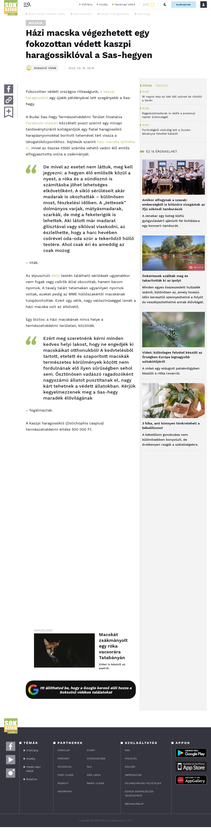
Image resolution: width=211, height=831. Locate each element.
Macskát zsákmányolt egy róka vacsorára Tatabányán (113, 646)
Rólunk (130, 766)
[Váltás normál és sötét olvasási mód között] (165, 4)
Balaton (31, 779)
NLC (89, 766)
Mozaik (36, 23)
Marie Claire (95, 783)
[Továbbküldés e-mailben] (8, 100)
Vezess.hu (64, 766)
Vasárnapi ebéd (125, 4)
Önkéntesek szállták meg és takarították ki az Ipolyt (165, 278)
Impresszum (133, 775)
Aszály (103, 4)
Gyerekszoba (96, 758)
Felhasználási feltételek (143, 783)
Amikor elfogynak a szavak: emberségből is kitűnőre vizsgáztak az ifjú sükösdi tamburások (173, 204)
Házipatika (64, 791)
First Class (65, 775)
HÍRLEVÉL (131, 758)
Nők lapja (94, 775)
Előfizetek (183, 4)
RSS (127, 750)
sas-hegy (143, 13)
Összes (162, 85)
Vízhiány (87, 4)
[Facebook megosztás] (8, 88)
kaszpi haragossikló (114, 13)
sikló (55, 275)
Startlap (63, 750)
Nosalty (62, 783)
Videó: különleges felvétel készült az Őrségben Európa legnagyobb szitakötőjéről (172, 357)
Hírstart (63, 758)
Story (91, 750)
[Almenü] (27, 4)
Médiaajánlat (134, 803)
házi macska (82, 13)
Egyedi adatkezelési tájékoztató (139, 793)
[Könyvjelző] (8, 112)
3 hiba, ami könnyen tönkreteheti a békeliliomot (171, 425)
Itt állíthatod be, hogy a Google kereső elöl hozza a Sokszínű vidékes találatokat (85, 690)
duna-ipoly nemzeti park (46, 13)
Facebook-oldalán (42, 123)
